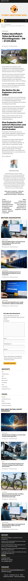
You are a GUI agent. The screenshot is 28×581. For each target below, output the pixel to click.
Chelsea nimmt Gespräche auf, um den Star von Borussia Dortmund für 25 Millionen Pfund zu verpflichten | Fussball (20, 204)
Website (5, 349)
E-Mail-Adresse (7, 344)
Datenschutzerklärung (6, 405)
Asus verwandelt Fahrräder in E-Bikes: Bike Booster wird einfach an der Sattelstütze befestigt (13, 495)
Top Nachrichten (5, 31)
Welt (3, 376)
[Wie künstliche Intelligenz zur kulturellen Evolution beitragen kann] (14, 422)
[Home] (2, 21)
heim (3, 371)
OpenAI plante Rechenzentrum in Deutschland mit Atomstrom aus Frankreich (11, 273)
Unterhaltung (4, 386)
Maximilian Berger (13, 46)
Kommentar (6, 321)
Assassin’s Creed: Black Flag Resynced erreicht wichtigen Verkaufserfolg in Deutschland (13, 465)
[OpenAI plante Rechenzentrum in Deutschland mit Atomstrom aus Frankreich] (14, 259)
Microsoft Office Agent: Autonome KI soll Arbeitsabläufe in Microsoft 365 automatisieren (13, 243)
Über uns (4, 396)
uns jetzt (9, 571)
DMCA (3, 401)
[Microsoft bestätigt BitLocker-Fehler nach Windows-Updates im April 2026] (14, 289)
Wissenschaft (5, 380)
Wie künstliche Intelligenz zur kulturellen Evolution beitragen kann (14, 435)
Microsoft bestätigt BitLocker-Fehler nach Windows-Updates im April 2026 (13, 303)
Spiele (3, 461)
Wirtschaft (4, 378)
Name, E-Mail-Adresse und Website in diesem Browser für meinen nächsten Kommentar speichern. (13, 358)
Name (5, 338)
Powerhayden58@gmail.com (17, 570)
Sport (3, 384)
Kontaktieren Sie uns (6, 388)
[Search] (26, 20)
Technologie (4, 382)
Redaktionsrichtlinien (6, 403)
